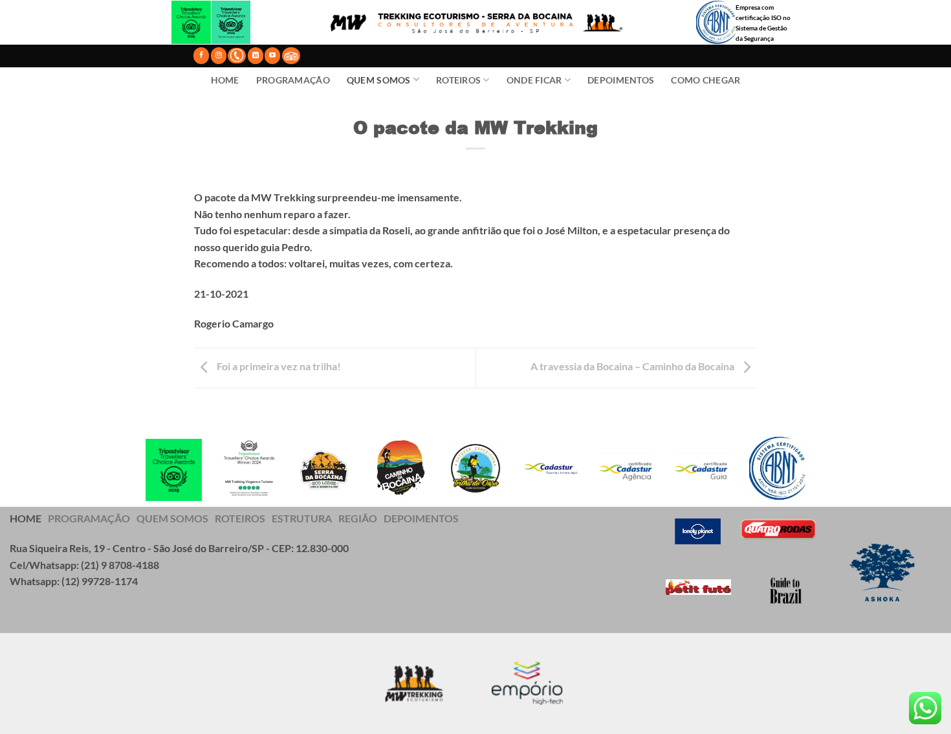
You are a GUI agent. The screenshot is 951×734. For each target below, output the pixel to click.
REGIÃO (357, 518)
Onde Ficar (534, 79)
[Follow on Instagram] (218, 55)
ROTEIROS (240, 518)
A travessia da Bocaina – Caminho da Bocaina (633, 366)
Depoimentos (620, 79)
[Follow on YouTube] (272, 55)
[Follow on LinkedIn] (255, 55)
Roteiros (458, 79)
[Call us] (237, 55)
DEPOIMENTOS (421, 518)
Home (225, 79)
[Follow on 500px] (291, 55)
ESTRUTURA (302, 518)
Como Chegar (705, 79)
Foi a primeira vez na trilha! (278, 366)
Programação (293, 79)
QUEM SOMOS (172, 518)
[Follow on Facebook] (201, 55)
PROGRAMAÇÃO (89, 518)
